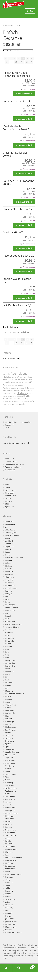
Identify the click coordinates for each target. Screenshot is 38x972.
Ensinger (10, 385)
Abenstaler (6, 374)
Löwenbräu (30, 393)
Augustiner (7, 379)
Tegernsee (14, 404)
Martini (8, 896)
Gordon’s (8, 913)
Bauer (13, 379)
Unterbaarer (10, 763)
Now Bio (26, 396)
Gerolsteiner (6, 390)
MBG (7, 688)
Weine (7, 487)
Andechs (15, 377)
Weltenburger (10, 791)
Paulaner (7, 398)
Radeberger (9, 721)
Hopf (7, 649)
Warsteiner (9, 785)
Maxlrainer (9, 852)
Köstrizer (8, 824)
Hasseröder (9, 641)
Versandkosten (29, 89)
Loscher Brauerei (11, 813)
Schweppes (15, 401)
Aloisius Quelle (11, 532)
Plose (13, 398)
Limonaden (9, 493)
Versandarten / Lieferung (15, 464)
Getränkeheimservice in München (18, 422)
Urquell (8, 769)
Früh (7, 619)
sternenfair (9, 819)
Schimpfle (9, 735)
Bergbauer (9, 877)
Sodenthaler (10, 749)
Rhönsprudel (10, 810)
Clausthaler (27, 382)
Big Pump (9, 863)
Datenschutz (10, 470)
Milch (7, 504)
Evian (7, 599)
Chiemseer (20, 382)
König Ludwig (13, 394)
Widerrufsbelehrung (13, 467)
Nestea (8, 696)
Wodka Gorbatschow (13, 932)
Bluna (7, 871)
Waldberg (9, 782)
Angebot (21, 377)
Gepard (8, 802)
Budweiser (9, 571)
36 (22, 62)
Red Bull (19, 399)
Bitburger (9, 563)
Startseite (9, 26)
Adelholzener (20, 373)
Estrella (8, 821)
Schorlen (8, 498)
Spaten (8, 744)
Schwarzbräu (10, 866)
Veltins (8, 771)
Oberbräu (9, 844)
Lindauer (22, 393)
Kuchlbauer (6, 393)
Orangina (8, 702)
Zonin (7, 885)
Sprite (7, 746)
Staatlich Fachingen (12, 752)
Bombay (8, 916)
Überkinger (9, 766)
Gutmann (13, 390)
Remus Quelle (10, 807)
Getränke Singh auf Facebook (16, 443)
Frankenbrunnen (9, 388)
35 (16, 62)
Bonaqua (8, 569)
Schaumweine (10, 490)
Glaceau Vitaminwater (13, 624)
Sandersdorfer (7, 401)
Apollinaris (28, 377)
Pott (7, 910)
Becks (7, 555)
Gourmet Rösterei (12, 627)
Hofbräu (8, 646)
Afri (6, 527)
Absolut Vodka (10, 924)
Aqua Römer (10, 796)
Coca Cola (9, 580)
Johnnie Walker (11, 921)
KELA (7, 657)
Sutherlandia (10, 869)
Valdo (7, 888)
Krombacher (10, 663)
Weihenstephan (11, 788)
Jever (24, 390)
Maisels (8, 685)
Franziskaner (20, 388)
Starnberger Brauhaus (13, 858)
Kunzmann (9, 669)
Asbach (8, 902)
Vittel (7, 777)
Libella (7, 674)
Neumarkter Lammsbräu (16, 396)
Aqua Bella (9, 805)
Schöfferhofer (10, 830)
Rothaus (8, 827)
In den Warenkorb (24, 93)
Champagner (13, 382)
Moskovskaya (10, 927)
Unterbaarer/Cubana (13, 874)
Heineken (9, 644)
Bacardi (8, 549)
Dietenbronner (11, 588)
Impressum (9, 425)
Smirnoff (8, 930)
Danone (8, 838)
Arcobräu (9, 544)
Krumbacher (29, 390)
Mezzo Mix (6, 396)
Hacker (19, 390)
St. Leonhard (10, 755)
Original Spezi (10, 705)
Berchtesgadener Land (21, 379)
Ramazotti (9, 891)
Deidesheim (9, 583)
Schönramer (25, 401)
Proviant (8, 719)
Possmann (9, 883)
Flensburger (10, 605)
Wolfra (22, 404)
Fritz (27, 388)
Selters (8, 733)
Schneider (9, 738)
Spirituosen (9, 507)
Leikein (8, 841)
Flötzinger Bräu (11, 849)
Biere (7, 484)
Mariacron (9, 905)
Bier (30, 379)
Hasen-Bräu (9, 638)
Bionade (6, 382)
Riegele (8, 724)
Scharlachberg (10, 899)
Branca (8, 894)
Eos (6, 596)
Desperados (10, 585)
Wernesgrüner (11, 835)
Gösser (8, 630)
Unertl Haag (10, 760)
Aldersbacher (10, 530)
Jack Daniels (9, 919)
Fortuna (8, 855)
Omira (7, 880)
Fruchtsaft (9, 501)
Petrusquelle (10, 713)
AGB (7, 428)
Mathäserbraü (10, 860)
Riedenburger (25, 399)
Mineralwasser (11, 496)
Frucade (31, 388)
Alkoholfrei (7, 377)
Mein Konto (9, 459)
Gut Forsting (10, 799)
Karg (7, 655)
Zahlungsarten (11, 461)
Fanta (21, 385)
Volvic (7, 780)
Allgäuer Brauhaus (12, 535)
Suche (19, 968)
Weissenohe (10, 832)
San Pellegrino (10, 730)
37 (27, 62)
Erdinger (16, 385)
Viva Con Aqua (10, 774)
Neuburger (9, 816)
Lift (6, 677)
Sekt (30, 401)
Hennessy (9, 908)
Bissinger (8, 566)
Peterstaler (9, 710)
